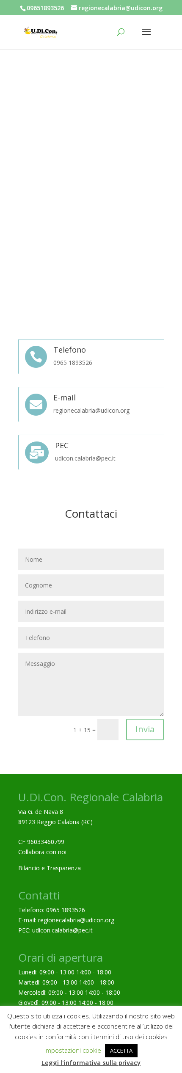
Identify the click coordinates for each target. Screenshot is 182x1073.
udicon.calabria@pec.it (62, 930)
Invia (144, 729)
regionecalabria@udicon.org (76, 920)
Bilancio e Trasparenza (49, 868)
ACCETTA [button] (121, 1050)
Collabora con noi (42, 852)
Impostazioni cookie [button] (72, 1050)
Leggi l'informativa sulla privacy (91, 1062)
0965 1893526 (65, 910)
